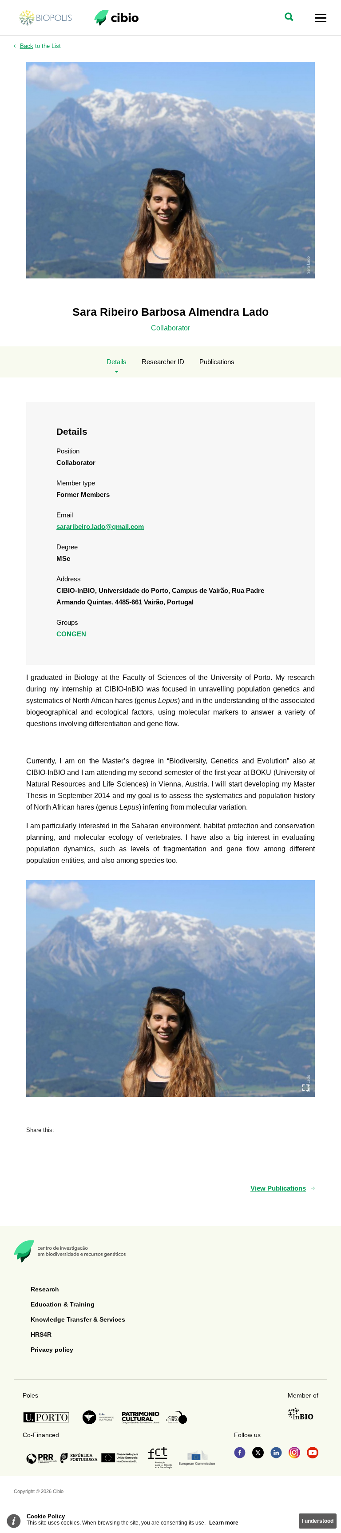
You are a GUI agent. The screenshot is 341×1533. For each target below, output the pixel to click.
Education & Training (63, 1304)
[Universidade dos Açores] (98, 1417)
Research (45, 1289)
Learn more (223, 1523)
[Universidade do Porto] (49, 1417)
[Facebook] (240, 1453)
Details (117, 361)
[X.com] (258, 1453)
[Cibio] (116, 17)
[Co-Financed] (82, 1458)
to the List (40, 46)
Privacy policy (52, 1349)
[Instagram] (294, 1453)
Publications (216, 361)
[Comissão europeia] (197, 1457)
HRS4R (41, 1334)
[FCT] (160, 1458)
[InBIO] (300, 1413)
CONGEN (71, 634)
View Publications (278, 1188)
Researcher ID (163, 361)
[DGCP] (140, 1417)
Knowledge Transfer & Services (78, 1319)
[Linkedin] (276, 1453)
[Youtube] (312, 1453)
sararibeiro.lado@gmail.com (100, 526)
